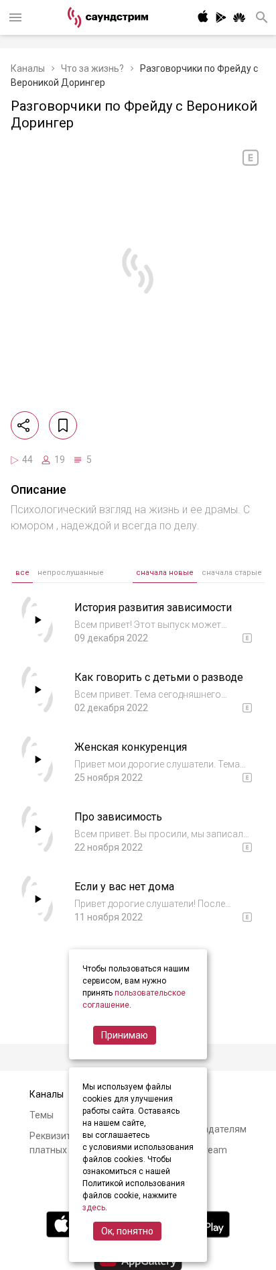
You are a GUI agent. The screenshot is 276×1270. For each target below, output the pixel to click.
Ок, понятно (127, 1231)
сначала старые (232, 572)
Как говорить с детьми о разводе (158, 677)
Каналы (28, 68)
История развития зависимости (153, 607)
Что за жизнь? (92, 68)
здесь (93, 1207)
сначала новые (165, 572)
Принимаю (124, 1035)
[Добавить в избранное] (63, 425)
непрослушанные (71, 572)
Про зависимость (118, 816)
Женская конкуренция (130, 747)
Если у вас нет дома (124, 886)
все (22, 572)
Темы (41, 1115)
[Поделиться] (25, 425)
